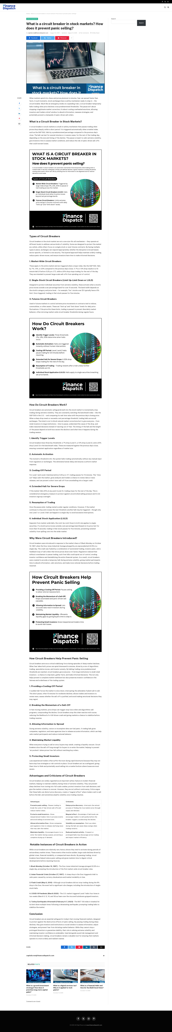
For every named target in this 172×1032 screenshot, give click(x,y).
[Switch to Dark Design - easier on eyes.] (165, 7)
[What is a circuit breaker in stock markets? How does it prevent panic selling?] (65, 68)
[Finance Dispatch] (9, 7)
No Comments (85, 33)
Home (28, 13)
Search (113, 19)
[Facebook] (19, 103)
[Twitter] (19, 108)
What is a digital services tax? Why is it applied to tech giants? (65, 988)
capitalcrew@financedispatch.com (38, 33)
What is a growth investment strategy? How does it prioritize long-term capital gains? (37, 989)
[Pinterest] (19, 119)
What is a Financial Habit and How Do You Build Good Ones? (92, 987)
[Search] (168, 7)
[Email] (19, 124)
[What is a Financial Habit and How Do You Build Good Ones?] (92, 976)
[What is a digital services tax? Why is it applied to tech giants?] (65, 976)
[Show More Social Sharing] (72, 38)
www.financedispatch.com (94, 1025)
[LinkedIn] (19, 113)
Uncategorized (32, 18)
